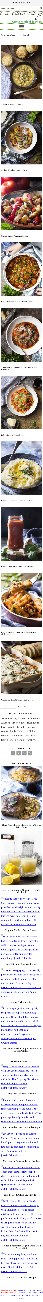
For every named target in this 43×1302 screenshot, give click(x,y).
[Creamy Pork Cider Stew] (21, 983)
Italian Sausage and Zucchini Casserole (17, 302)
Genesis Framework (8, 1295)
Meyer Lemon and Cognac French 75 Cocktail (21, 891)
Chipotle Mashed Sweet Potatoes (21, 930)
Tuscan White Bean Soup (12, 105)
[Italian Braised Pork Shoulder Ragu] (21, 1111)
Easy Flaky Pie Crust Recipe (21, 1277)
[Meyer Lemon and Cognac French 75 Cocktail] (21, 858)
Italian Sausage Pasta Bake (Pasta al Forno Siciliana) (18, 633)
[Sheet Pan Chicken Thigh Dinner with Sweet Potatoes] (21, 1025)
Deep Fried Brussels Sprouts (21, 1093)
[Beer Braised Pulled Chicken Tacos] (21, 1178)
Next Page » (23, 707)
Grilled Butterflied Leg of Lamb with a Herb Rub (21, 1247)
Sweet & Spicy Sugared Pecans (21, 964)
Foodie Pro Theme (26, 1295)
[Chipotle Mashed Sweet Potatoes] (21, 912)
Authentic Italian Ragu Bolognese (15, 170)
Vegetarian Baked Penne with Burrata (17, 700)
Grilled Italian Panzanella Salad (14, 236)
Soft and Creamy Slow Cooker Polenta (17, 501)
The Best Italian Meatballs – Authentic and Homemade (19, 368)
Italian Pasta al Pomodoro (12, 435)
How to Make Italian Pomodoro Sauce (17, 567)
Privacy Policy (25, 1293)
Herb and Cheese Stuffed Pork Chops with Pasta (21, 826)
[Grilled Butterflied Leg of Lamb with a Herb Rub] (21, 1220)
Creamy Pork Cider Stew (21, 1002)
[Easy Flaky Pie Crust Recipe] (21, 1263)
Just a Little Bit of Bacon (21, 16)
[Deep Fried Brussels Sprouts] (21, 1077)
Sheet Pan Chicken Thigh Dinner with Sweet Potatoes (21, 1049)
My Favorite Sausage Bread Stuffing (21, 1161)
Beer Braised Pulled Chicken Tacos (21, 1195)
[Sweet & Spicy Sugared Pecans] (21, 947)
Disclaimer (38, 1293)
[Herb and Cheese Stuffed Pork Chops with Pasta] (21, 793)
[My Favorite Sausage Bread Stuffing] (21, 1144)
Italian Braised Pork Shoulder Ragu (21, 1127)
